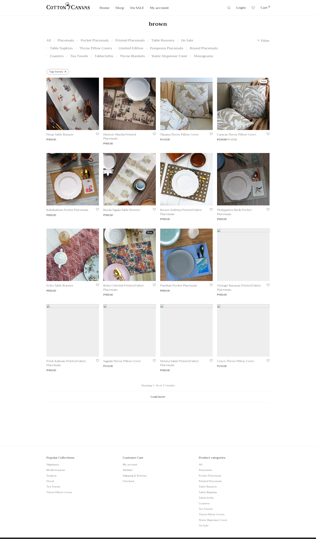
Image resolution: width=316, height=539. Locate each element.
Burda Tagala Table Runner (121, 210)
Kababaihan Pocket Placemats (67, 210)
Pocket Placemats (95, 40)
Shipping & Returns (134, 475)
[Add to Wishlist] (97, 134)
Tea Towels (79, 56)
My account (159, 8)
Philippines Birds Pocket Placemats (234, 212)
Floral (50, 481)
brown (56, 71)
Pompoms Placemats (166, 48)
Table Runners (162, 40)
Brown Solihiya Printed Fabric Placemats (181, 212)
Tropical (51, 475)
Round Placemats (204, 48)
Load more (158, 396)
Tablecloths (104, 56)
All (48, 40)
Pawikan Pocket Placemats (178, 285)
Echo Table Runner (59, 285)
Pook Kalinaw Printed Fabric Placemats (66, 363)
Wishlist (128, 470)
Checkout (128, 481)
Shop (119, 8)
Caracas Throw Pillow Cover (236, 134)
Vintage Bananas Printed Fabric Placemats (239, 287)
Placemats (66, 40)
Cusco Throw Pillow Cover (235, 361)
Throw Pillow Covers (95, 48)
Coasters (57, 56)
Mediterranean (55, 470)
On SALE (137, 8)
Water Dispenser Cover (169, 56)
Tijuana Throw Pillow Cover (179, 134)
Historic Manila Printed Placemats (119, 136)
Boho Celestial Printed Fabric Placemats (123, 287)
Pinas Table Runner (60, 134)
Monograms (203, 56)
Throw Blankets (132, 56)
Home (104, 8)
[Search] (228, 8)
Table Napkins (61, 48)
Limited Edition (130, 48)
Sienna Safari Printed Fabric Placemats (179, 363)
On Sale (187, 40)
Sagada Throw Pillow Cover (122, 361)
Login (241, 7)
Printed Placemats (130, 40)
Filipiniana (52, 464)
